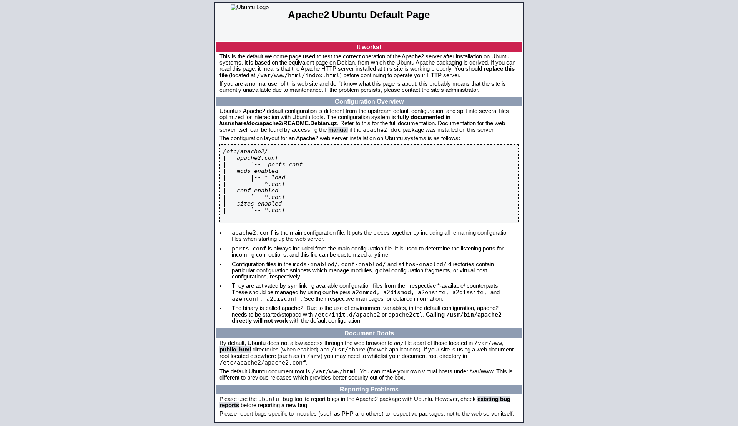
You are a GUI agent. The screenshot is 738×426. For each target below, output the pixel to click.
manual (338, 130)
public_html (235, 349)
